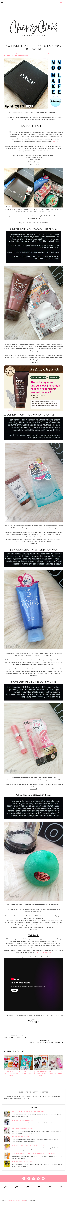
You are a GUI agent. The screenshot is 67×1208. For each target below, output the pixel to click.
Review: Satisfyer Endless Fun (22, 1120)
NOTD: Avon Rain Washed (20, 1137)
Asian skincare (22, 53)
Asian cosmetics (10, 53)
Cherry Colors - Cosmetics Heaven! (17, 1200)
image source (9, 410)
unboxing (24, 55)
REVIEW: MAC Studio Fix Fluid (22, 1161)
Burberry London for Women (22, 1128)
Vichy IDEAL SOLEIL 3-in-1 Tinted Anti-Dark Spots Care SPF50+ (33, 1153)
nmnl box (32, 53)
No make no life (42, 53)
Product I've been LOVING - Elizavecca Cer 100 (28, 1112)
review (17, 55)
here (54, 141)
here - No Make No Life (43, 952)
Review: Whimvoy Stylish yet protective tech (28, 1145)
